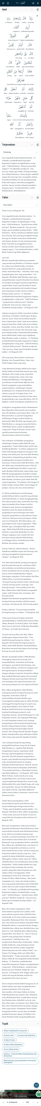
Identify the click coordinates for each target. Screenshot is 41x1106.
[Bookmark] (8, 3)
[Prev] (3, 1102)
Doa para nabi (8, 1035)
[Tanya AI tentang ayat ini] (36, 1085)
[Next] (38, 1102)
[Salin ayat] (38, 9)
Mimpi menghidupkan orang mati (15, 1031)
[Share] (33, 3)
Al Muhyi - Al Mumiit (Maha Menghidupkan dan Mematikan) (20, 1055)
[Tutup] (38, 1091)
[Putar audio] (37, 16)
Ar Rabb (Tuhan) (9, 1040)
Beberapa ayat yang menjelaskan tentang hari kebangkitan (20, 1061)
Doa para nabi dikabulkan (26, 1035)
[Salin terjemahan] (38, 144)
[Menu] (3, 3)
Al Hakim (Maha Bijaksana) (13, 1044)
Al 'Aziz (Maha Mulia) (11, 1049)
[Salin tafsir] (38, 197)
